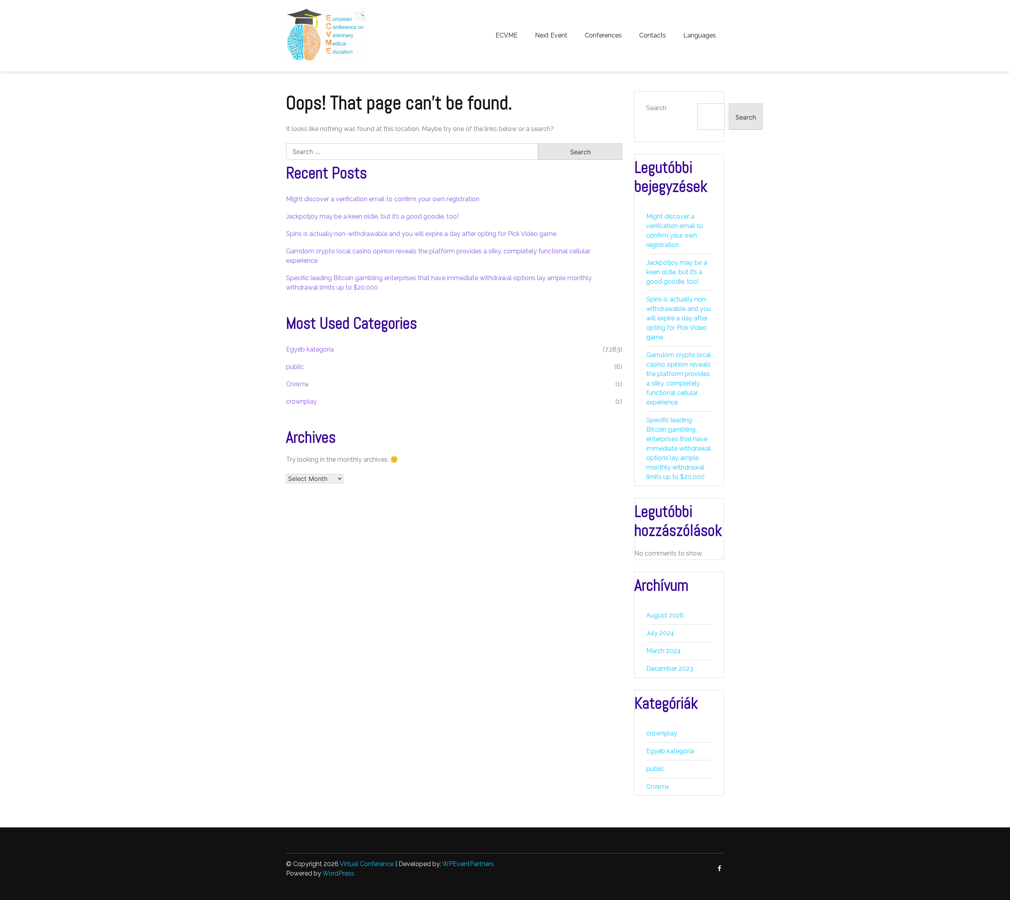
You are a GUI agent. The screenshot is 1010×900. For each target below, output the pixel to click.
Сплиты (297, 384)
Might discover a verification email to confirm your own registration (382, 199)
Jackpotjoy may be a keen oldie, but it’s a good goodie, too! (372, 216)
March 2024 (663, 651)
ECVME (507, 35)
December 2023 (669, 668)
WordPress (338, 873)
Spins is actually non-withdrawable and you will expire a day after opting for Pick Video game (421, 234)
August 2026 (665, 615)
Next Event (551, 35)
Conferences (603, 35)
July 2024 (660, 633)
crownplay (301, 401)
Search (656, 108)
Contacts (652, 35)
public (295, 366)
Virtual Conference (367, 864)
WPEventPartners (468, 864)
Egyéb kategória (310, 349)
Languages (699, 35)
